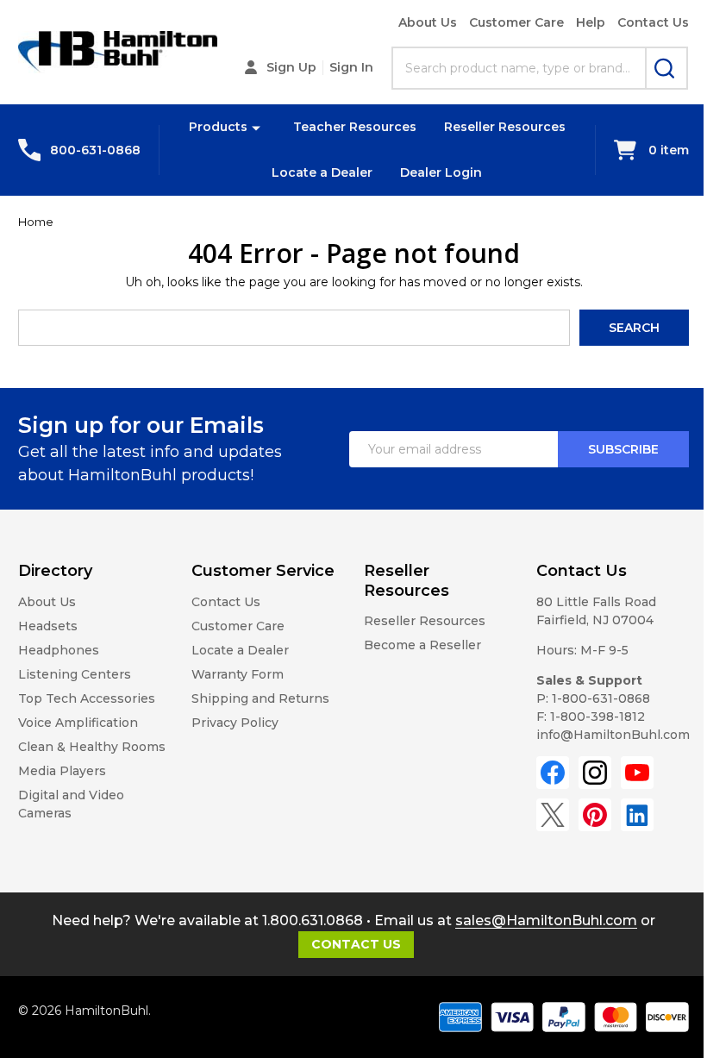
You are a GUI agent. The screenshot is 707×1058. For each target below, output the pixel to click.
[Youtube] (637, 772)
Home (35, 222)
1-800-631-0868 (601, 698)
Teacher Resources (354, 127)
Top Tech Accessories (86, 698)
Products (218, 127)
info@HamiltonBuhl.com (613, 734)
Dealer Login (441, 172)
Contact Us (653, 22)
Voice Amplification (78, 722)
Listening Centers (74, 674)
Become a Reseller (422, 645)
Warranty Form (237, 674)
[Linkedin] (637, 814)
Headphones (58, 650)
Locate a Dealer (322, 172)
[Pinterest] (595, 814)
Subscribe (623, 449)
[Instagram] (595, 772)
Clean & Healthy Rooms (92, 746)
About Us (427, 22)
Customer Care (516, 22)
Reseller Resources (505, 127)
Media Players (62, 771)
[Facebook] (552, 772)
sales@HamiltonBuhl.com (546, 920)
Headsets (48, 626)
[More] (256, 126)
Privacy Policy (234, 722)
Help (590, 22)
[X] (552, 814)
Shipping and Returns (260, 698)
